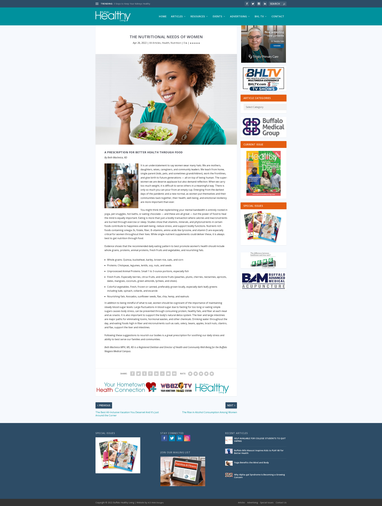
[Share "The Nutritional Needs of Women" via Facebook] (132, 374)
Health (165, 42)
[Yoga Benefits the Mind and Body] (229, 464)
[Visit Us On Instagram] (187, 441)
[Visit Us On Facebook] (164, 441)
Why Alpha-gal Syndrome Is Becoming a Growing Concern (259, 476)
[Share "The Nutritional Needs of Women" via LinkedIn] (156, 374)
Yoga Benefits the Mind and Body (251, 462)
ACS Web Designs (156, 502)
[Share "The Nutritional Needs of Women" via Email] (168, 374)
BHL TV (259, 16)
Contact (278, 16)
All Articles (155, 42)
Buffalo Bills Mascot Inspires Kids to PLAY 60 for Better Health (259, 452)
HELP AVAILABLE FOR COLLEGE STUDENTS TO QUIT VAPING (260, 439)
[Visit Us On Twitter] (172, 441)
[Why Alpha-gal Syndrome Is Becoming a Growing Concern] (229, 476)
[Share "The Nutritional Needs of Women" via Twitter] (138, 374)
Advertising (238, 16)
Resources (198, 16)
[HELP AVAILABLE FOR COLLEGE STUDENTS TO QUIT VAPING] (229, 440)
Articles (177, 16)
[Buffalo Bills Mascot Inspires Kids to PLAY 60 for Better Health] (229, 452)
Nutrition (176, 42)
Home (163, 16)
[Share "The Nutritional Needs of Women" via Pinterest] (150, 374)
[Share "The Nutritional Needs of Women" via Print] (174, 374)
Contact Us (281, 502)
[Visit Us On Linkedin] (179, 441)
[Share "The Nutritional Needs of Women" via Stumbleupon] (162, 374)
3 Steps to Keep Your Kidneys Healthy (132, 3)
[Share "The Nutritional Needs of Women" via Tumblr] (144, 374)
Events (217, 16)
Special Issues (267, 502)
